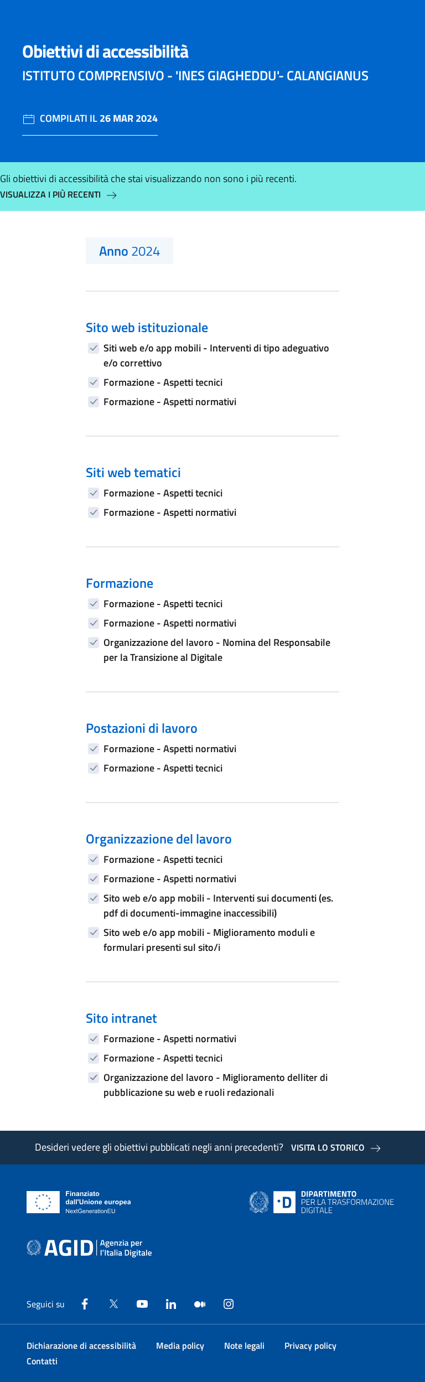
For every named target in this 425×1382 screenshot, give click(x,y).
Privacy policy (310, 1345)
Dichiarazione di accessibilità (81, 1345)
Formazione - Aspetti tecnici (162, 382)
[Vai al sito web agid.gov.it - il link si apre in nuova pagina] (89, 1248)
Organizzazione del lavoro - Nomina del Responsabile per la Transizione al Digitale (216, 650)
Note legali (244, 1345)
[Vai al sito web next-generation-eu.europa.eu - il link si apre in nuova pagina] (79, 1202)
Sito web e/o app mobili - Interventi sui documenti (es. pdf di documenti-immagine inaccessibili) (218, 905)
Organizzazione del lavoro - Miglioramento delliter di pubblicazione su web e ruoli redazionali (215, 1085)
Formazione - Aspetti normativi (169, 401)
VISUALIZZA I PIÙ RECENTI (50, 194)
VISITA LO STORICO (328, 1147)
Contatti (42, 1361)
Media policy (180, 1345)
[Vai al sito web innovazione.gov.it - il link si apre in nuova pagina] (323, 1202)
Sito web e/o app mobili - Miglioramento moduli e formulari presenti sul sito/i (209, 940)
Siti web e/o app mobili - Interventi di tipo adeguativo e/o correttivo (216, 355)
